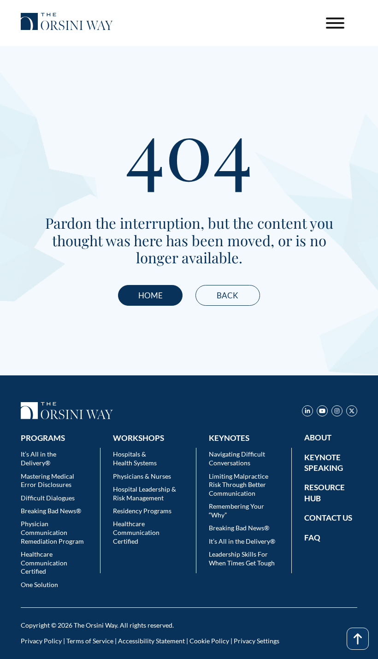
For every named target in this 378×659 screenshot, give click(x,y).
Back (227, 295)
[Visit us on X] (351, 412)
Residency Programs (142, 511)
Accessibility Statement (151, 641)
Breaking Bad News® (51, 511)
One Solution (39, 584)
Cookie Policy (209, 641)
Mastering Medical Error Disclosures (47, 480)
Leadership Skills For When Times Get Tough (242, 558)
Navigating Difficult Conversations (237, 458)
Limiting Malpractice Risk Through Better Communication (238, 484)
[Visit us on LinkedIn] (307, 412)
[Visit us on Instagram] (337, 412)
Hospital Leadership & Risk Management (144, 493)
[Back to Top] (358, 639)
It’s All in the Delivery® (38, 458)
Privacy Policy (41, 641)
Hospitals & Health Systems (135, 458)
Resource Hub (324, 492)
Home (150, 295)
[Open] (335, 23)
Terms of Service (89, 641)
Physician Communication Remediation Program (52, 532)
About (317, 437)
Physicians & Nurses (142, 476)
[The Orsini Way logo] (67, 23)
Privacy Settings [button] (256, 641)
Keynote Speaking (323, 462)
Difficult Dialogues (48, 498)
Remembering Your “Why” (236, 510)
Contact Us (328, 517)
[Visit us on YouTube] (322, 412)
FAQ (312, 537)
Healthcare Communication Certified (44, 562)
